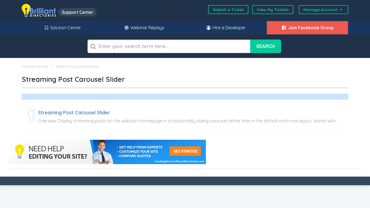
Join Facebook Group (310, 27)
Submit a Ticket (228, 9)
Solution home (35, 66)
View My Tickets (273, 9)
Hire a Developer (229, 27)
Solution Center (65, 27)
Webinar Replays (146, 27)
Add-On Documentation (77, 66)
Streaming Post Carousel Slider (74, 113)
